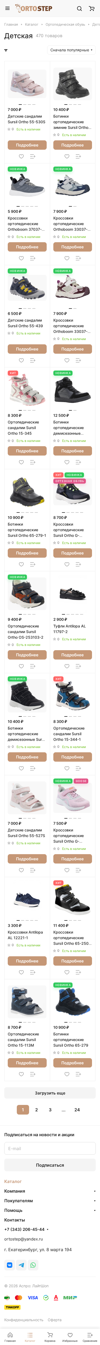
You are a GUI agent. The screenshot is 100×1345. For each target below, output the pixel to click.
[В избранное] (21, 156)
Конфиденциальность (23, 1319)
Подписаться (50, 1165)
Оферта (55, 1319)
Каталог (13, 1181)
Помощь (13, 1210)
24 (77, 1109)
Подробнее (27, 145)
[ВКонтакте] (9, 1265)
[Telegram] (21, 1265)
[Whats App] (33, 1265)
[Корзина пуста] (91, 8)
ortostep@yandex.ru (23, 1239)
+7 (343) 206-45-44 (24, 1229)
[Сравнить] (33, 156)
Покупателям (18, 1200)
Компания (14, 1191)
